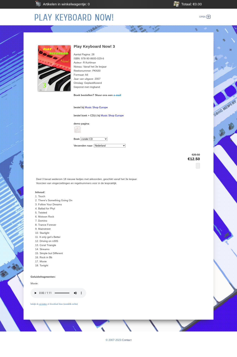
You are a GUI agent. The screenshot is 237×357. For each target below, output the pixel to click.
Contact (126, 340)
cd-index (43, 304)
